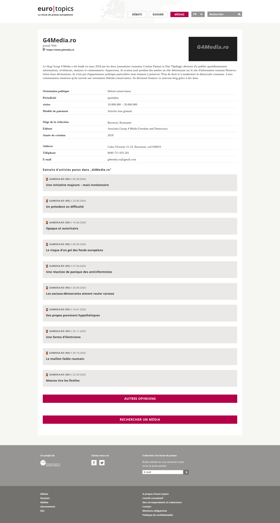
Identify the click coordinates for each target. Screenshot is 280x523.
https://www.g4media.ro (58, 49)
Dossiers (45, 498)
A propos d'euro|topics (155, 493)
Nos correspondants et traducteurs (162, 502)
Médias (179, 14)
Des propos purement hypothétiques (73, 315)
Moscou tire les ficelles (63, 380)
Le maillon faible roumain (65, 359)
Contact (146, 506)
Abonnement (47, 506)
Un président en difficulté (65, 207)
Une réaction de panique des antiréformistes (79, 272)
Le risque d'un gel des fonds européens (74, 250)
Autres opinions (140, 398)
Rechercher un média (140, 419)
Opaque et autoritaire (62, 228)
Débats (137, 14)
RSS (42, 510)
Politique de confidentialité (157, 515)
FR (198, 14)
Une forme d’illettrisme (63, 337)
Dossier (158, 14)
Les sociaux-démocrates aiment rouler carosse (80, 293)
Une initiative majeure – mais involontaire (77, 185)
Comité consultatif (152, 498)
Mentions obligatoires (154, 510)
